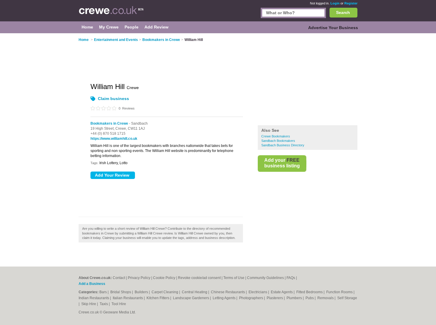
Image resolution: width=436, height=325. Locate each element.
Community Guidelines (265, 278)
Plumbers (295, 298)
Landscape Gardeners (191, 298)
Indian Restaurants (94, 298)
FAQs (291, 278)
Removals (326, 298)
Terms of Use (233, 278)
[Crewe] (111, 13)
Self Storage (347, 298)
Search (343, 12)
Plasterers (275, 298)
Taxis (104, 304)
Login (335, 3)
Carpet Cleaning (165, 292)
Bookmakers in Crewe (109, 123)
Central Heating (195, 292)
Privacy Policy (139, 278)
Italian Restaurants (128, 298)
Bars (103, 292)
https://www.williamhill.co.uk (113, 139)
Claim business (113, 98)
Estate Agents (282, 292)
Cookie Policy (164, 278)
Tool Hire (119, 304)
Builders (142, 292)
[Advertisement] (307, 79)
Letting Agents (224, 298)
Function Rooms (340, 292)
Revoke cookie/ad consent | (200, 278)
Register (350, 3)
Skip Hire (89, 304)
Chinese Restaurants (228, 292)
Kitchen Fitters (158, 298)
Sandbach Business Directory (282, 145)
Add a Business (92, 284)
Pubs (310, 298)
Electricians (258, 292)
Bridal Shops (121, 292)
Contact (119, 278)
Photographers (251, 298)
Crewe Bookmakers (275, 136)
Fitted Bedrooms (310, 292)
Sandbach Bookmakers (278, 140)
